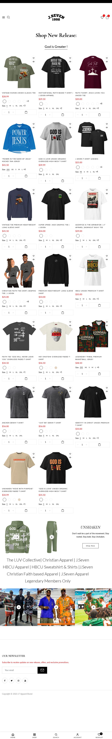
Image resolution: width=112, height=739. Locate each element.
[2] (17, 537)
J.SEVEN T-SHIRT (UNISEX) (86, 159)
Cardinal (82, 167)
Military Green (97, 167)
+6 (24, 169)
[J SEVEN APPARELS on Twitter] (11, 680)
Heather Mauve (24, 301)
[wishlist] (102, 17)
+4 (97, 171)
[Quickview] (33, 61)
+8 (101, 103)
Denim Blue (19, 431)
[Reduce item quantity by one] (4, 112)
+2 (61, 108)
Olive (14, 301)
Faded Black (4, 367)
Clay (9, 235)
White (51, 170)
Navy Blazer (46, 235)
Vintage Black (46, 103)
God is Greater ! (56, 46)
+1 (24, 240)
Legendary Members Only (48, 580)
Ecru (19, 235)
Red (92, 103)
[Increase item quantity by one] (13, 112)
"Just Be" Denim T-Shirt (50, 423)
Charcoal (87, 433)
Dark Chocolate (19, 101)
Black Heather (77, 167)
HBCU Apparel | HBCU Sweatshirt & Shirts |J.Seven (48, 566)
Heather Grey (41, 170)
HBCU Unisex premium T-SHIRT (89, 291)
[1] (52, 537)
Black (9, 101)
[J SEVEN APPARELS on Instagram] (18, 680)
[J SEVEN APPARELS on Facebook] (5, 680)
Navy (87, 103)
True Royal (92, 167)
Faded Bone (55, 367)
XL (16, 106)
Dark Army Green (14, 431)
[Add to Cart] (26, 112)
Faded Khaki (9, 367)
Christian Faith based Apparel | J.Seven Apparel (48, 573)
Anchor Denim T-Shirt (13, 423)
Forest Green (14, 101)
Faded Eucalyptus (14, 367)
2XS (8, 169)
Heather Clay (9, 301)
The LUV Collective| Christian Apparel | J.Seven (48, 559)
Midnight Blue (4, 235)
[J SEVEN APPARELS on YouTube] (25, 680)
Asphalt (4, 301)
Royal (24, 101)
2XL (20, 106)
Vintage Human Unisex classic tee (19, 93)
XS (12, 169)
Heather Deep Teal (19, 301)
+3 (28, 101)
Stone (46, 170)
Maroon (4, 101)
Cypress (14, 235)
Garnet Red (9, 431)
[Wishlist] (33, 58)
